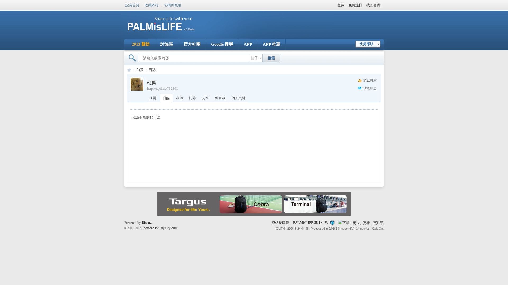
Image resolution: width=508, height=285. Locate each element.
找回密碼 (373, 5)
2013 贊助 (141, 44)
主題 (153, 98)
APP (248, 44)
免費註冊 (355, 5)
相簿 (179, 98)
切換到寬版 (172, 4)
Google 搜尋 (222, 44)
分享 (205, 98)
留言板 (220, 98)
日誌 (152, 70)
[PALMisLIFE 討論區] (166, 33)
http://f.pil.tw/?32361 (162, 89)
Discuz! (147, 223)
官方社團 (192, 44)
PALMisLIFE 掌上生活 (310, 223)
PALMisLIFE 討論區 (129, 70)
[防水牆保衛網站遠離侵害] (332, 223)
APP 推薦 (271, 44)
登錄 (340, 5)
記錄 (192, 98)
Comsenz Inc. (151, 228)
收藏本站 (151, 4)
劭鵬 (140, 70)
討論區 (166, 44)
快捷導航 (366, 44)
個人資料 (238, 98)
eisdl (174, 228)
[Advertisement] (287, 21)
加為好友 (370, 81)
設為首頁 (132, 4)
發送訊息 (370, 88)
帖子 (254, 58)
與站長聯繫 (280, 223)
